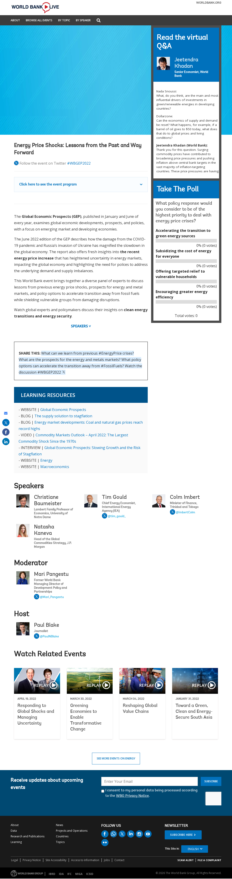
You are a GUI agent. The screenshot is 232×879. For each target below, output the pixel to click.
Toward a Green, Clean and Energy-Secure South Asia (195, 703)
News (59, 825)
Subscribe (211, 781)
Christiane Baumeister (48, 501)
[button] (99, 20)
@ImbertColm (185, 512)
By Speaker (83, 20)
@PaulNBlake (49, 636)
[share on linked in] (6, 441)
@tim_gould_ (117, 516)
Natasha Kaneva (44, 530)
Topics (60, 842)
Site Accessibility (56, 860)
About (15, 20)
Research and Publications (27, 836)
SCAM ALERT (185, 860)
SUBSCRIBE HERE (181, 835)
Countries (62, 836)
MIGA (78, 874)
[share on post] (6, 422)
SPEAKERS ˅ (81, 326)
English (193, 849)
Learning (16, 842)
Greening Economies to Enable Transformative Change (90, 703)
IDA (61, 874)
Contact (119, 860)
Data (14, 831)
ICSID (89, 874)
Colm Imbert (185, 497)
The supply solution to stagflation (63, 415)
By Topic (64, 20)
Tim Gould (114, 497)
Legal (14, 860)
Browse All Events (39, 20)
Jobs (107, 860)
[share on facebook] (6, 432)
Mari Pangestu (51, 574)
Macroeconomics (54, 466)
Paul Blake (46, 625)
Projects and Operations (71, 831)
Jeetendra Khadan (186, 63)
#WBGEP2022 (79, 163)
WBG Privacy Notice (132, 796)
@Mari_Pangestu (52, 597)
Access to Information (85, 860)
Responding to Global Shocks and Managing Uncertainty (37, 703)
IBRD (52, 874)
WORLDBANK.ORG (208, 2)
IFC (69, 874)
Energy (46, 460)
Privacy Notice (32, 860)
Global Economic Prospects (63, 409)
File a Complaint (209, 860)
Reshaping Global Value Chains (142, 703)
